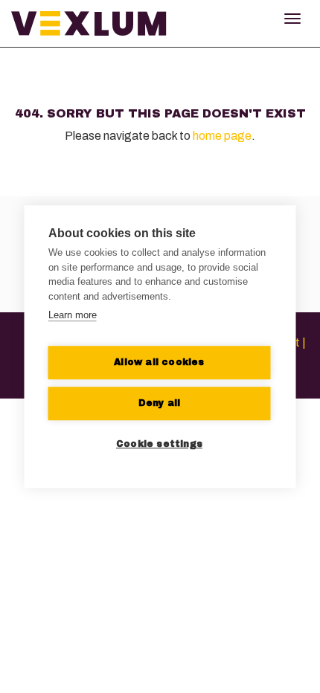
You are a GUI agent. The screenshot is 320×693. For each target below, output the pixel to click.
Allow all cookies (159, 362)
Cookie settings (159, 444)
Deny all (159, 403)
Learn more (72, 314)
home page (222, 135)
